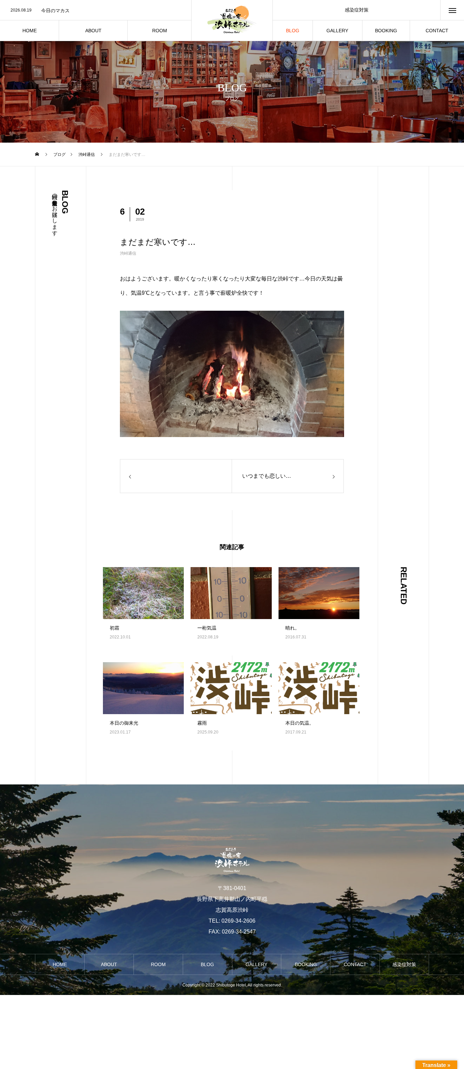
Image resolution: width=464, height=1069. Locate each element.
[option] (95, 10)
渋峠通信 (128, 253)
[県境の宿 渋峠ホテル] (232, 20)
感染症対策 (357, 10)
